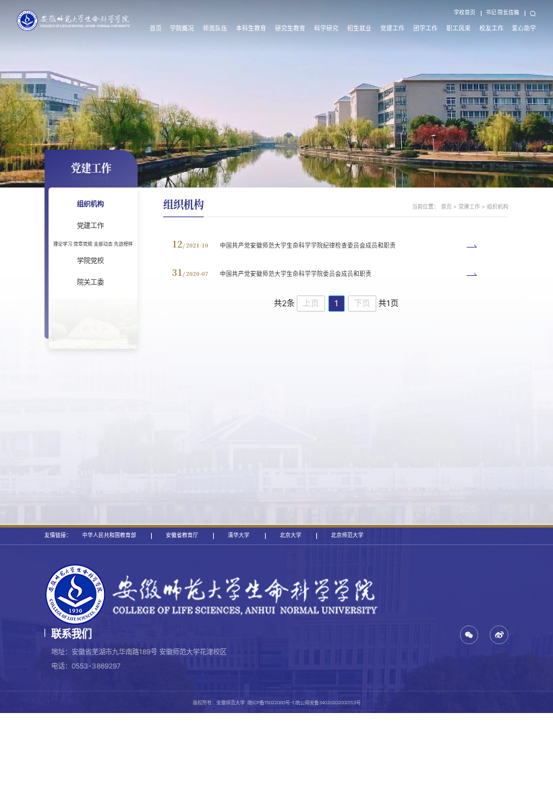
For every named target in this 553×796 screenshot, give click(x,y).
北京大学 (290, 535)
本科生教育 (251, 28)
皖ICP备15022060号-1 (271, 703)
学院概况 (182, 28)
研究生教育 (290, 28)
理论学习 (62, 244)
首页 (156, 28)
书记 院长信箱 (502, 12)
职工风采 (458, 28)
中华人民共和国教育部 (109, 535)
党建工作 (392, 28)
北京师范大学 (347, 535)
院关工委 (90, 282)
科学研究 (326, 28)
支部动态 (103, 244)
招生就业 (359, 28)
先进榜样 (123, 244)
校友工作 (491, 28)
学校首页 (464, 12)
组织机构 (90, 204)
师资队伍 (215, 28)
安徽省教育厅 (182, 535)
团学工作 (425, 28)
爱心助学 (524, 28)
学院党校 (90, 260)
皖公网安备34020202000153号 (328, 703)
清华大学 (239, 535)
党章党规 (83, 244)
